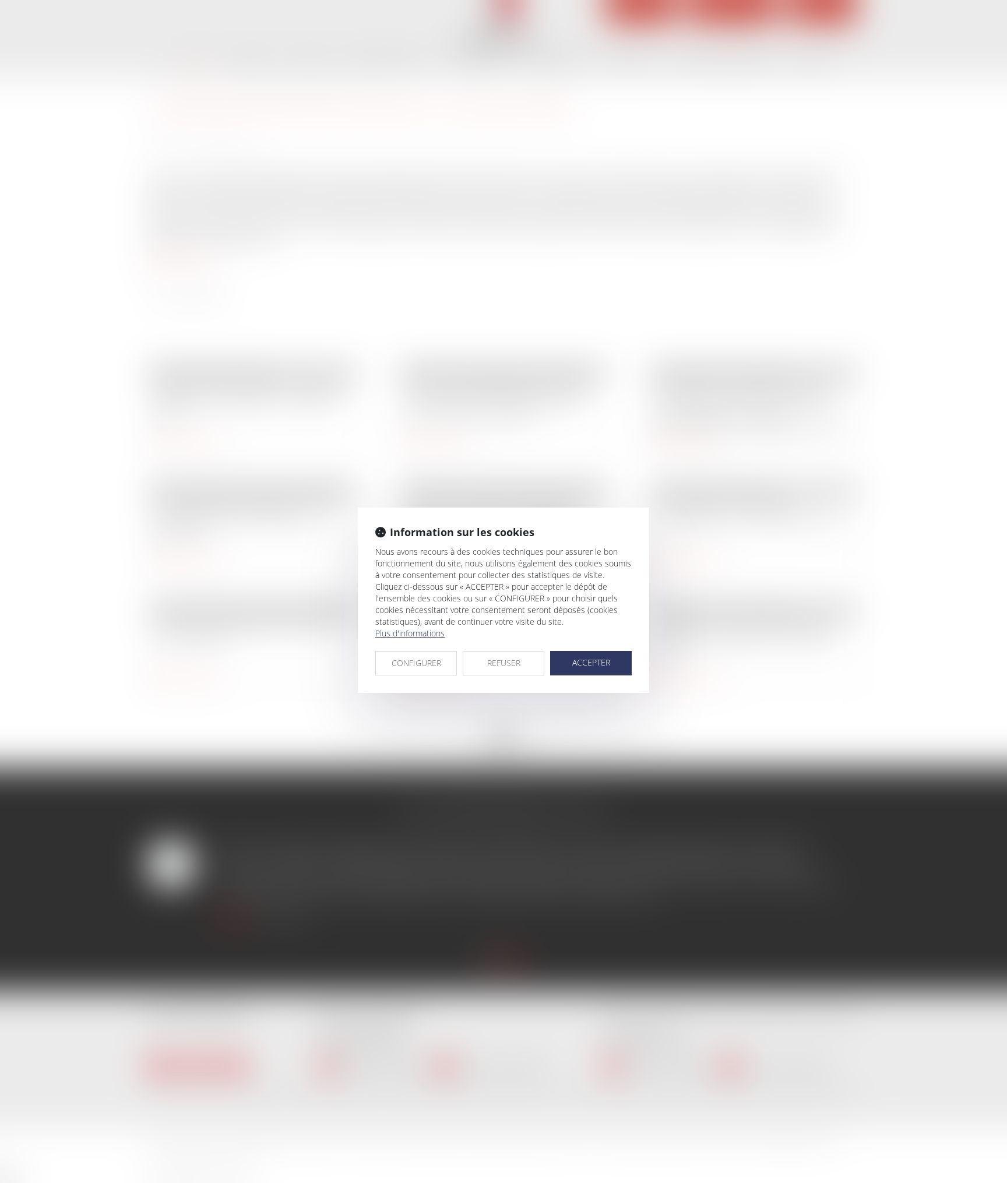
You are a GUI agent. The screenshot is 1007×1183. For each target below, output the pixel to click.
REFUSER (503, 662)
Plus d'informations (410, 633)
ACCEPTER (591, 662)
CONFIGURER (416, 662)
